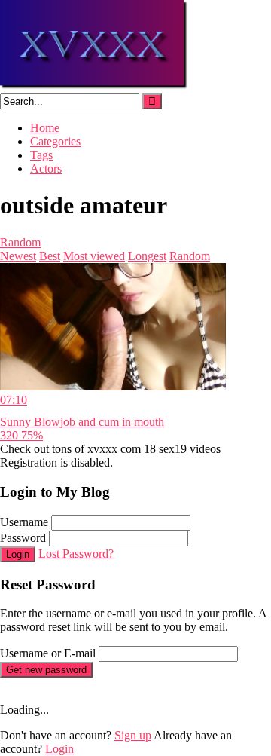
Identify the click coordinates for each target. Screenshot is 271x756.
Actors (46, 168)
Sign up (132, 735)
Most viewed (94, 255)
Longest (147, 255)
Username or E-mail (48, 653)
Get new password (46, 669)
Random (20, 242)
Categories (55, 141)
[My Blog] (94, 86)
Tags (41, 154)
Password (23, 537)
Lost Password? (76, 553)
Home (44, 127)
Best (49, 255)
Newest (18, 255)
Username (24, 522)
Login (17, 554)
